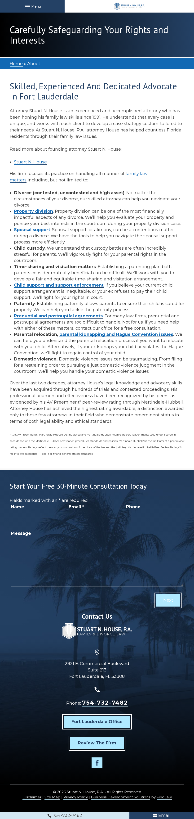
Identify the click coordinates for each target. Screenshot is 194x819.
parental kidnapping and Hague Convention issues (116, 334)
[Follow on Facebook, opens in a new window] (97, 762)
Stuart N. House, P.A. (85, 792)
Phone (133, 506)
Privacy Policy (75, 797)
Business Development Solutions (120, 797)
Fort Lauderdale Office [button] (97, 721)
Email (76, 506)
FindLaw (164, 797)
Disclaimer (31, 797)
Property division (33, 211)
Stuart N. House (30, 162)
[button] (32, 6)
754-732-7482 (105, 702)
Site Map (52, 797)
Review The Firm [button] (97, 743)
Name (17, 506)
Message (21, 533)
